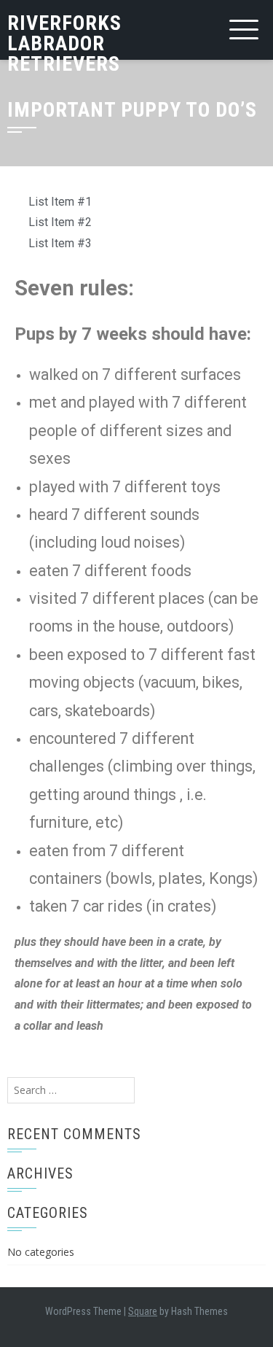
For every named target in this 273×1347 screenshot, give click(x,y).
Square (142, 1311)
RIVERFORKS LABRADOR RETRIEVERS (64, 43)
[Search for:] (71, 1090)
